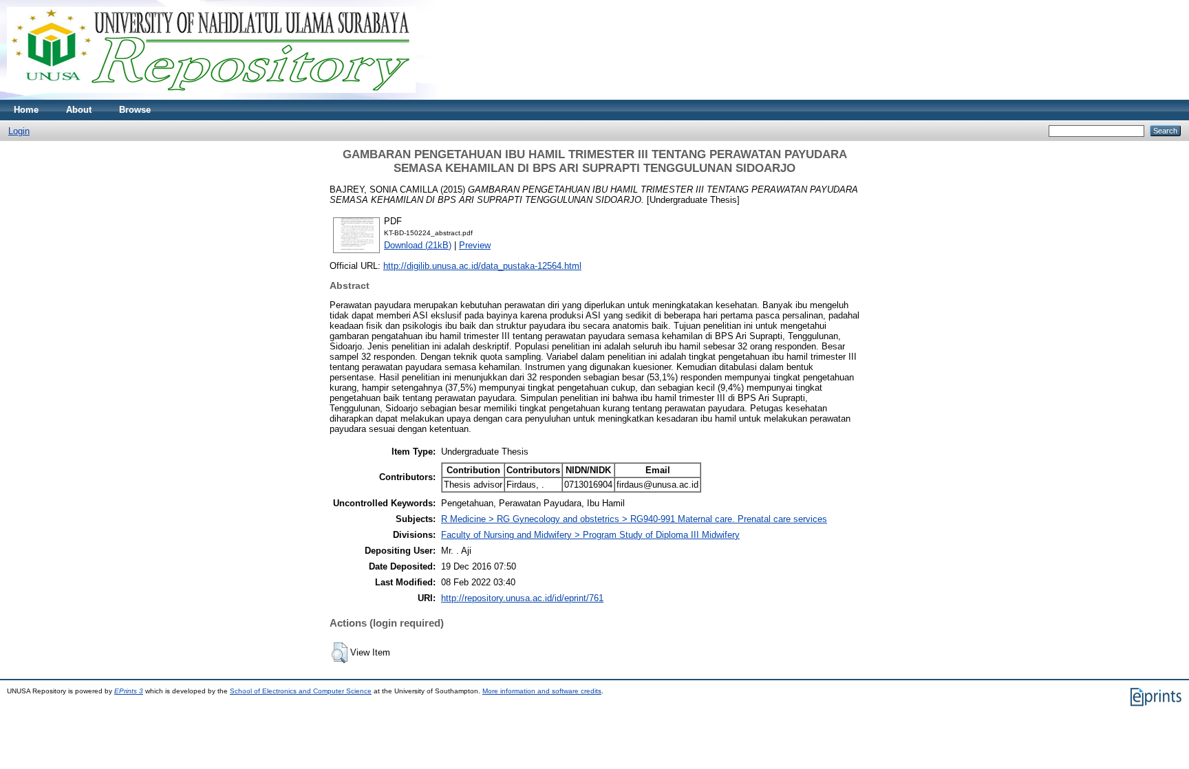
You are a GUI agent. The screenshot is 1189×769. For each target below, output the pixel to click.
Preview (475, 245)
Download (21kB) (417, 245)
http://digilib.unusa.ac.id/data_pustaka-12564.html (482, 266)
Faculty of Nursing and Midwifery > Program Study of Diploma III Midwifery (590, 535)
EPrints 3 (128, 691)
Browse (135, 110)
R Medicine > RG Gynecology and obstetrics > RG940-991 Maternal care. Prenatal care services (634, 519)
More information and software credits (541, 691)
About (79, 110)
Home (26, 110)
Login (19, 131)
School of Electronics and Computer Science (301, 691)
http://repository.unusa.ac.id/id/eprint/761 (522, 598)
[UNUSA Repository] (211, 96)
